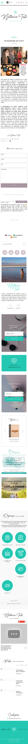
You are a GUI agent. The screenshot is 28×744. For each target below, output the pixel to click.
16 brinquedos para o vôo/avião (20, 670)
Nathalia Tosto (15, 136)
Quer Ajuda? (14, 600)
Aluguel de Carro (7, 561)
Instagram (16, 2)
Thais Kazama (16, 740)
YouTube (19, 2)
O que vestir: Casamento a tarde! (19, 682)
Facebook (23, 2)
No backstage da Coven (14, 41)
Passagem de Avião (20, 577)
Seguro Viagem (20, 544)
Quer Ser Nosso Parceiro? (14, 603)
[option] (14, 433)
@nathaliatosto (15, 718)
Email (17, 139)
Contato (18, 308)
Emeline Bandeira (6, 201)
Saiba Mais (10, 308)
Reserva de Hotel (7, 544)
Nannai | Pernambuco (19, 692)
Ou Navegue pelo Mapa (14, 399)
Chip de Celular (21, 560)
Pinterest (21, 2)
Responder (21, 201)
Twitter (12, 139)
